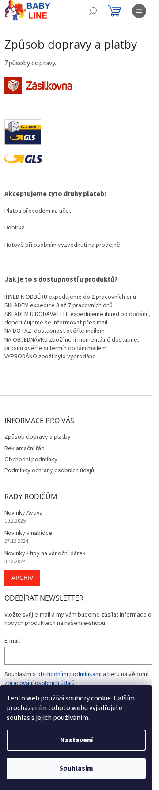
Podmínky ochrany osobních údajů (49, 470)
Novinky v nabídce (28, 533)
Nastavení (76, 740)
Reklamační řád (24, 448)
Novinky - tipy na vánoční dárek (45, 553)
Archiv (22, 577)
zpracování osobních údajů (39, 683)
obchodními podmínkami (69, 674)
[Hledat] (93, 11)
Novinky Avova (23, 513)
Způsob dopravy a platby (37, 437)
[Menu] (139, 11)
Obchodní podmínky (30, 459)
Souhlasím (76, 768)
